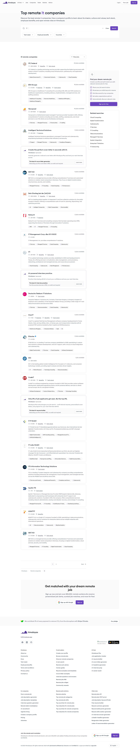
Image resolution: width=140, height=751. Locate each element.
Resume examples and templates (66, 671)
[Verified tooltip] (35, 336)
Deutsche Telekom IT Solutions (40, 293)
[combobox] (66, 28)
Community (24, 656)
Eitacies (31, 336)
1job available (80, 357)
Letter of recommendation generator (103, 723)
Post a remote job (26, 694)
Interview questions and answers (66, 676)
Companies (33, 2)
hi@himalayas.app (26, 637)
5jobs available (79, 130)
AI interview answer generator (101, 714)
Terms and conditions (27, 668)
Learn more (79, 162)
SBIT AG (31, 172)
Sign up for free (103, 104)
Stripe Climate (83, 621)
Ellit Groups (32, 85)
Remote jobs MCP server (99, 697)
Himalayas (24, 571)
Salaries (45, 2)
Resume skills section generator (101, 711)
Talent (39, 2)
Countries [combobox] (59, 35)
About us (23, 653)
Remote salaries (61, 694)
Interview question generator (30, 703)
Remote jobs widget (62, 682)
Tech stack (50, 66)
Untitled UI (75, 745)
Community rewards (62, 685)
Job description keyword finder (101, 700)
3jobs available (79, 234)
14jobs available (79, 108)
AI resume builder (97, 659)
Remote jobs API (97, 694)
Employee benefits (26, 665)
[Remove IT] (27, 28)
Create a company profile (29, 714)
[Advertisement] (53, 49)
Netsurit (31, 215)
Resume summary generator (100, 706)
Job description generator (29, 697)
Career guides (60, 668)
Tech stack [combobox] (27, 35)
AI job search (60, 662)
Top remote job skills (62, 700)
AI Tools (20, 2)
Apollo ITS (32, 488)
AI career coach (97, 671)
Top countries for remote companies (67, 709)
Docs (22, 659)
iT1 (29, 252)
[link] (24, 571)
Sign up (134, 2)
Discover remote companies (64, 659)
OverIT (30, 315)
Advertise (24, 720)
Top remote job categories (64, 697)
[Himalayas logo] (9, 3)
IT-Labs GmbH (33, 445)
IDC (29, 358)
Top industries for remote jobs (65, 706)
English (114, 745)
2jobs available (79, 193)
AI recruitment (25, 709)
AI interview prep (97, 668)
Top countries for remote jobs (65, 703)
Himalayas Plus (96, 653)
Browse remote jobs (62, 656)
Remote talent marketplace (29, 706)
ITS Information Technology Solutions (42, 466)
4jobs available (79, 171)
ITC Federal (32, 63)
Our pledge (114, 621)
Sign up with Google (67, 602)
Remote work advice (62, 665)
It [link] (44, 571)
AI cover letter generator (99, 662)
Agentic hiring (25, 711)
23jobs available (79, 63)
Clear (107, 28)
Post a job (125, 2)
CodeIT (31, 377)
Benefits (41, 66)
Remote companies (36, 571)
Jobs (27, 2)
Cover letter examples (63, 673)
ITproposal (32, 109)
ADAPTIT (31, 511)
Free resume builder (98, 703)
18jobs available (79, 84)
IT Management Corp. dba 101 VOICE (42, 234)
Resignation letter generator (100, 720)
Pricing (23, 717)
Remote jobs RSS (61, 679)
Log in (118, 2)
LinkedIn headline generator (100, 717)
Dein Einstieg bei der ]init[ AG (39, 193)
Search (114, 28)
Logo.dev (93, 745)
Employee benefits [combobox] (43, 35)
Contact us (24, 673)
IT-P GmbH (32, 421)
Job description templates (29, 700)
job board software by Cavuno (59, 745)
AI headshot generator (99, 665)
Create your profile (62, 653)
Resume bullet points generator (101, 709)
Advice (50, 2)
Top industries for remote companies (67, 711)
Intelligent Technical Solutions (39, 130)
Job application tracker (99, 656)
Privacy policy (25, 671)
